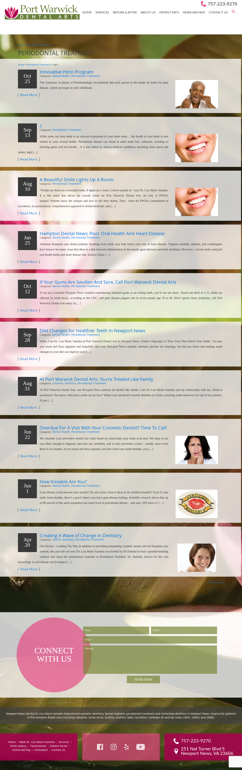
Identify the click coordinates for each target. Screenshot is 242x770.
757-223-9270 (222, 4)
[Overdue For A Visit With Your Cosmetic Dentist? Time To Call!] (196, 450)
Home (87, 12)
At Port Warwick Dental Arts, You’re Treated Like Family (96, 379)
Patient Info (169, 12)
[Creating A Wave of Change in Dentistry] (196, 558)
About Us (148, 12)
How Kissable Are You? (63, 481)
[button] (233, 12)
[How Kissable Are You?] (196, 504)
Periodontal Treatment (38, 44)
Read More (28, 95)
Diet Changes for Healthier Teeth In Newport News (92, 330)
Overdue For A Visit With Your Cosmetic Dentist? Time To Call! (103, 428)
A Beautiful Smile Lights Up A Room (76, 179)
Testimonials (38, 746)
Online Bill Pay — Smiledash (30, 750)
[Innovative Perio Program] (196, 94)
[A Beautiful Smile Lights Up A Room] (196, 202)
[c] (196, 148)
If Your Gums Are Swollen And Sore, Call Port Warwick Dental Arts (108, 282)
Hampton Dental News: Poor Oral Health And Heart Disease (102, 233)
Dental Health (61, 76)
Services (102, 12)
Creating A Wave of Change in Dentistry (81, 535)
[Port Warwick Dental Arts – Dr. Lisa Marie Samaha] (42, 12)
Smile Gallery (18, 746)
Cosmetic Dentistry (64, 383)
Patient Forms (58, 746)
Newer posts (216, 582)
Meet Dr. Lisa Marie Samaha (37, 742)
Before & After (125, 12)
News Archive (194, 12)
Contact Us (218, 12)
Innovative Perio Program (66, 72)
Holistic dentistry (63, 539)
